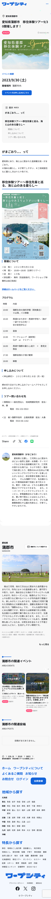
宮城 (23, 801)
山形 (28, 801)
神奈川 (39, 806)
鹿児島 (39, 830)
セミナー (37, 859)
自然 (30, 863)
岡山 (18, 821)
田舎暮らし (27, 848)
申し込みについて (16, 133)
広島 (23, 821)
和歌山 (39, 817)
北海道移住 (6, 859)
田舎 (41, 855)
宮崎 (33, 830)
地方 (16, 855)
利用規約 (30, 883)
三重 (8, 817)
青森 (8, 801)
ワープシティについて (28, 768)
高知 (23, 826)
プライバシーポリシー (16, 883)
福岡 (8, 830)
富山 (13, 810)
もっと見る (44, 644)
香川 (13, 826)
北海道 (4, 797)
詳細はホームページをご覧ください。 (19, 289)
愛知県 (20, 756)
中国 (3, 821)
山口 (28, 821)
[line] (31, 441)
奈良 (33, 817)
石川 (18, 810)
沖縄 (3, 834)
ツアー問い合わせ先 (17, 137)
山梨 (28, 810)
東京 (28, 806)
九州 (3, 830)
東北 (3, 801)
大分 (28, 830)
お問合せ (8, 779)
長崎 (18, 830)
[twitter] (20, 441)
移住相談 (37, 852)
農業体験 (34, 855)
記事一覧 (11, 756)
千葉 (33, 806)
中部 (3, 810)
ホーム (6, 768)
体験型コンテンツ (9, 867)
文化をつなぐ (32, 867)
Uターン (10, 863)
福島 (33, 801)
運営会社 (39, 883)
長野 (33, 810)
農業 (45, 852)
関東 (3, 806)
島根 (13, 821)
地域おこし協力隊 (14, 848)
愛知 (8, 813)
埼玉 (8, 806)
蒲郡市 (28, 756)
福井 (23, 810)
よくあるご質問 (12, 773)
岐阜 (38, 810)
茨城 (13, 806)
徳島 (8, 826)
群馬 (23, 806)
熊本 (23, 830)
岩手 (13, 801)
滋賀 (13, 817)
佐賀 (13, 830)
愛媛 (18, 826)
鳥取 (8, 821)
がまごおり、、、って (15, 112)
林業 (44, 859)
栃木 (18, 806)
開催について (14, 129)
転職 (23, 852)
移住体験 (16, 852)
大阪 (23, 817)
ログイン (22, 779)
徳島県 (23, 863)
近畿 (3, 817)
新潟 (8, 810)
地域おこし (6, 852)
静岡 (43, 810)
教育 (17, 863)
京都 (18, 817)
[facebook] (26, 441)
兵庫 (28, 817)
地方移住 (37, 848)
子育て (29, 852)
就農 (27, 855)
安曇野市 (21, 867)
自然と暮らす (7, 855)
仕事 (21, 855)
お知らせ (31, 773)
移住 (3, 848)
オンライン (27, 859)
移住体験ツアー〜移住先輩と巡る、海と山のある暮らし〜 (24, 122)
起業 (3, 863)
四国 (3, 826)
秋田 (18, 801)
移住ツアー (17, 859)
